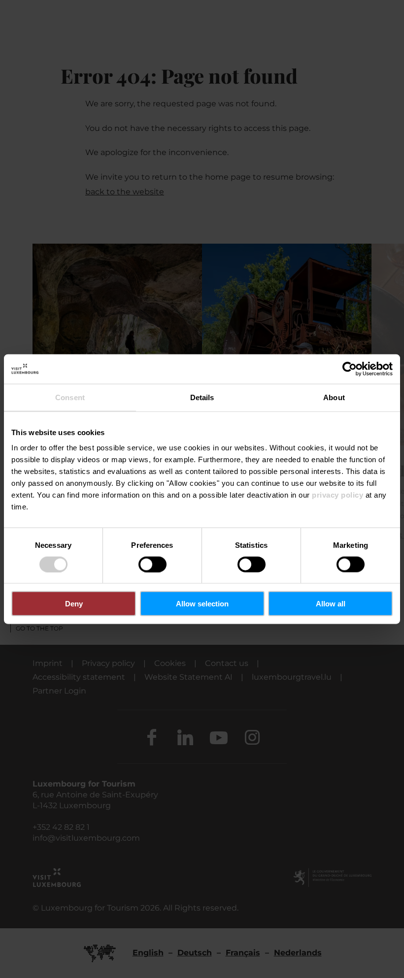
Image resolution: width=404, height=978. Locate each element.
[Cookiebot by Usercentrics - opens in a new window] (349, 368)
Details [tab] (202, 397)
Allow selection (202, 603)
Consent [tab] (70, 397)
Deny (74, 603)
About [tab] (334, 397)
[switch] (152, 564)
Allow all (330, 603)
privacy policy (337, 495)
